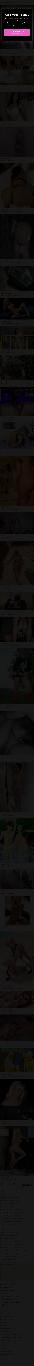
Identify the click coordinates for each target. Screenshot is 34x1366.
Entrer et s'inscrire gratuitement (17, 32)
